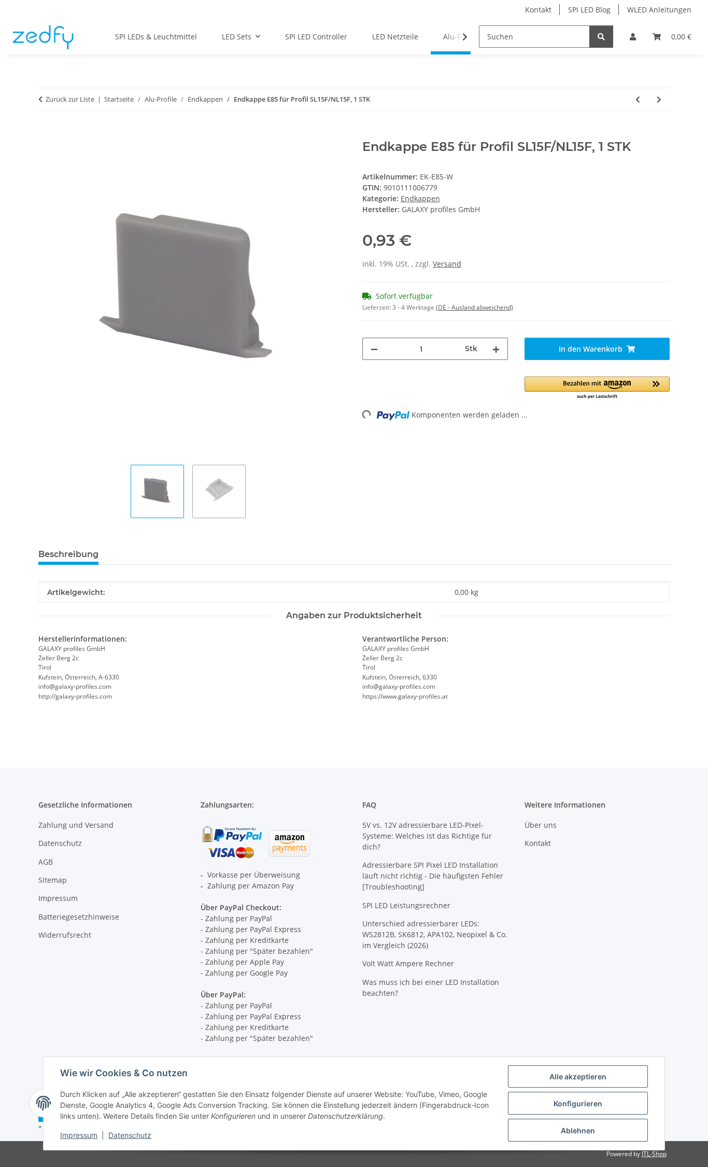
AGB (45, 862)
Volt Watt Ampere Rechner (408, 963)
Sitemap (52, 880)
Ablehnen (578, 1130)
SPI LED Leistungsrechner (406, 905)
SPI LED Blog (589, 10)
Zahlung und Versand (76, 825)
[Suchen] (601, 36)
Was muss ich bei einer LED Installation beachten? (430, 987)
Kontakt (538, 10)
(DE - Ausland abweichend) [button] (474, 307)
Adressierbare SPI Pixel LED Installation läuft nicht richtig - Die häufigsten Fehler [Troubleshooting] (432, 876)
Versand (447, 264)
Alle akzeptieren (577, 1076)
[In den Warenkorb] (46, 134)
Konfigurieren (578, 1103)
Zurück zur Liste (70, 99)
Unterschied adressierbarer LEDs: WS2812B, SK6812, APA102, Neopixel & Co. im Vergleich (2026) (434, 934)
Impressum (78, 1135)
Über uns (541, 825)
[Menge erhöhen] (496, 348)
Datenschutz (129, 1135)
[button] (632, 36)
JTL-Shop (654, 1153)
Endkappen (420, 198)
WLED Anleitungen (659, 10)
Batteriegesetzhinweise (78, 917)
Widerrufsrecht (64, 935)
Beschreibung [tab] (68, 554)
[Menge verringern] (374, 348)
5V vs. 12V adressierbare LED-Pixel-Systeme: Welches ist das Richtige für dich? (427, 836)
